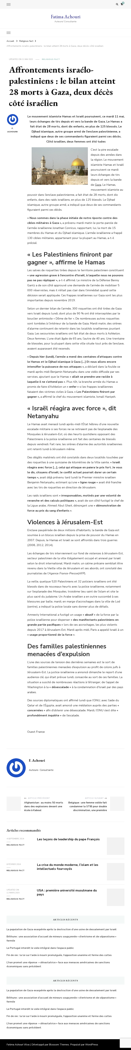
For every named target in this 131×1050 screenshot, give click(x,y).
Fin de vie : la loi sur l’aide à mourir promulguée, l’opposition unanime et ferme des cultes (59, 955)
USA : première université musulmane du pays (67, 892)
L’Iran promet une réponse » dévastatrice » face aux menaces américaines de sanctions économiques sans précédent (58, 964)
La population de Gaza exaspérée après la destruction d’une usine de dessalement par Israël (61, 929)
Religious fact (51, 59)
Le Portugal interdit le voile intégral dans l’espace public (40, 948)
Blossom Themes (59, 1044)
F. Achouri (12, 130)
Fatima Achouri (65, 17)
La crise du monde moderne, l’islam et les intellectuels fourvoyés (67, 867)
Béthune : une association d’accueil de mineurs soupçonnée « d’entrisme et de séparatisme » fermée (61, 938)
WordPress (91, 1044)
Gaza (98, 185)
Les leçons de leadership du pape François (68, 839)
